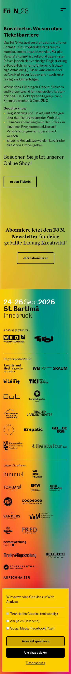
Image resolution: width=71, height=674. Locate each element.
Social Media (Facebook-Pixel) (32, 628)
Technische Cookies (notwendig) (34, 613)
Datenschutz (35, 663)
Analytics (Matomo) (25, 621)
